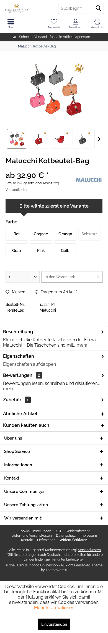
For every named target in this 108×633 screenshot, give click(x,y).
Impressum (88, 536)
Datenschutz (66, 536)
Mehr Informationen (54, 607)
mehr (82, 345)
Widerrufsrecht (78, 531)
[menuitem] (97, 23)
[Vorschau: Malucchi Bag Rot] (16, 138)
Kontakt (27, 540)
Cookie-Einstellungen (35, 531)
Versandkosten (89, 550)
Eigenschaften (18, 356)
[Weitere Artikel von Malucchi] (88, 180)
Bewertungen (17, 375)
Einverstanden (54, 624)
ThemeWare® (56, 570)
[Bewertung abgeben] (39, 168)
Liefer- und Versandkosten (31, 536)
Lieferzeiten (46, 540)
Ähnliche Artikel (20, 413)
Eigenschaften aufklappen (29, 364)
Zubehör (16, 399)
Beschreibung (18, 331)
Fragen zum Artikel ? (59, 292)
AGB (58, 531)
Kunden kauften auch (26, 425)
